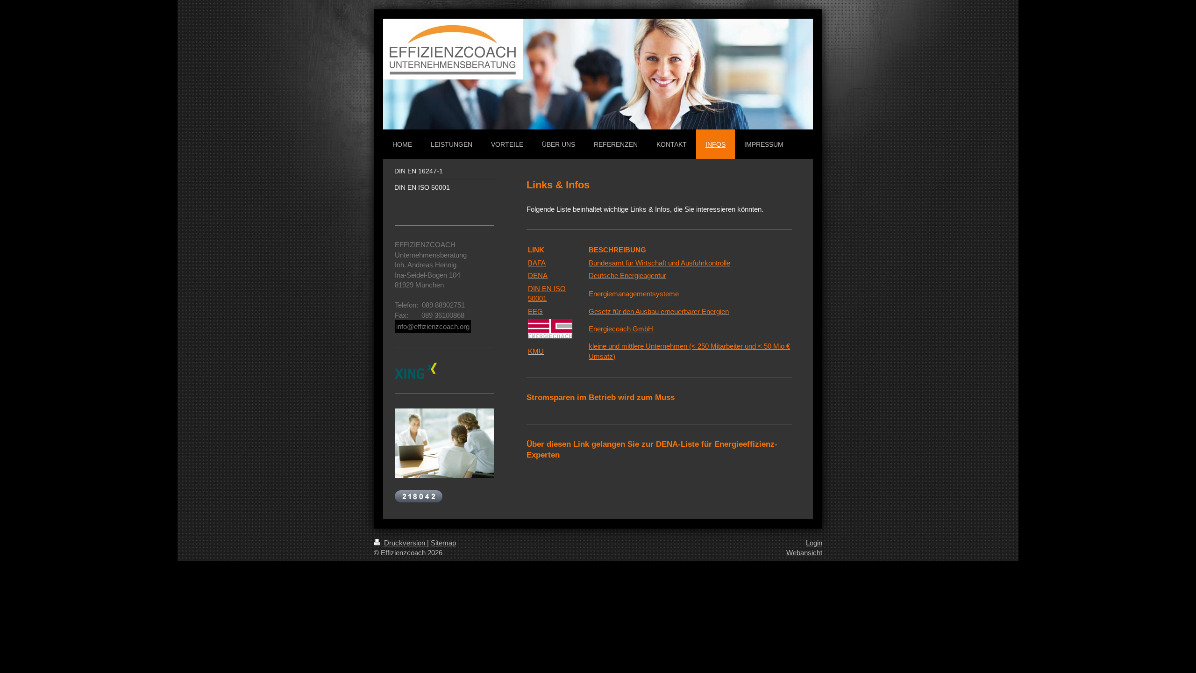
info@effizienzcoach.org (433, 326)
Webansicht (804, 553)
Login (814, 543)
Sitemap (443, 543)
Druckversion (404, 543)
